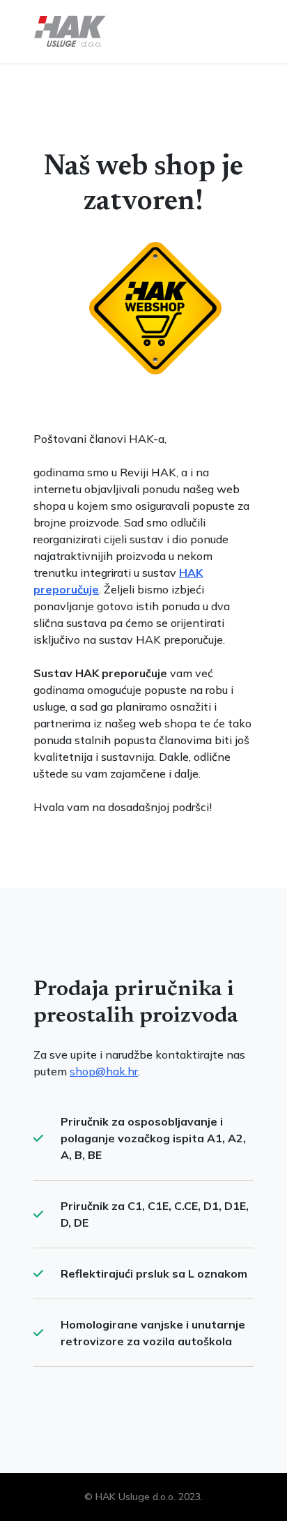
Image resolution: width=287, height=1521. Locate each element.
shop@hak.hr (104, 1071)
